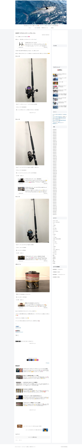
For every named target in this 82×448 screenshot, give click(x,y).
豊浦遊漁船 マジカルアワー (58, 269)
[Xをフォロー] (27, 360)
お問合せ (27, 446)
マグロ (17, 341)
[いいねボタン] (16, 335)
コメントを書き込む (32, 437)
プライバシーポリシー (18, 446)
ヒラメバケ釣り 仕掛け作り (57, 114)
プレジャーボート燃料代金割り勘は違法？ (59, 118)
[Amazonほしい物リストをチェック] (35, 360)
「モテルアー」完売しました (58, 122)
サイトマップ (23, 446)
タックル (28, 341)
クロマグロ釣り (23, 341)
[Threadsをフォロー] (31, 360)
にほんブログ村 (18, 327)
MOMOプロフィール (32, 446)
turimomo (64, 114)
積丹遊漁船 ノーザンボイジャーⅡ (59, 274)
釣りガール (31, 341)
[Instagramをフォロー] (33, 360)
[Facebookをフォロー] (29, 360)
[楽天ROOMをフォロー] (37, 360)
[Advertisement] (32, 115)
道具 (19, 341)
